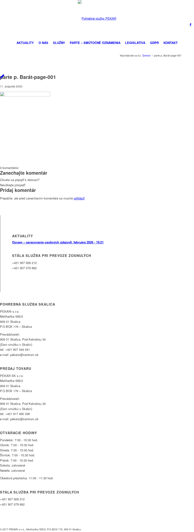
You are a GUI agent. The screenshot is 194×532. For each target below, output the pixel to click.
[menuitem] (25, 43)
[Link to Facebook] (190, 24)
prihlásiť (79, 198)
